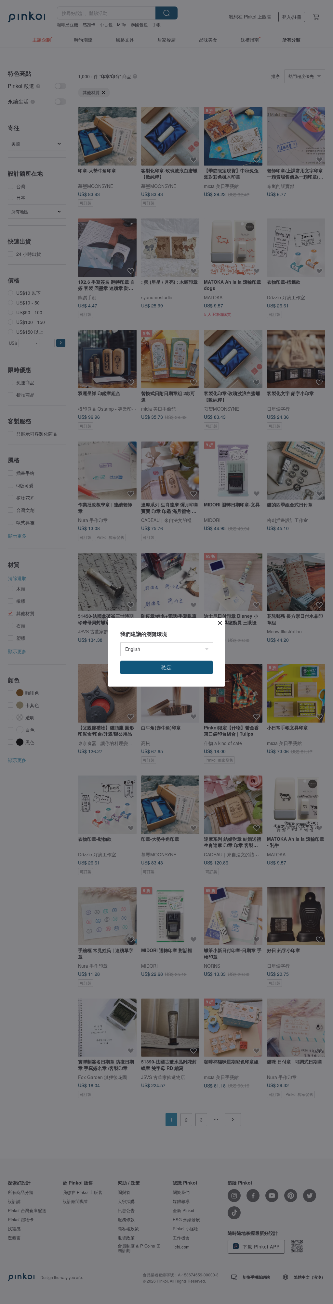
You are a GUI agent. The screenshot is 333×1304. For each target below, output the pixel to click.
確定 (166, 667)
